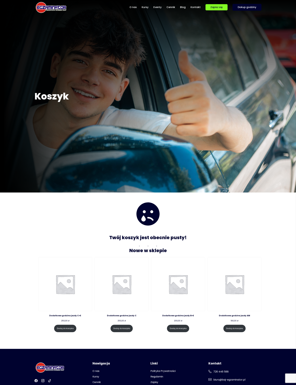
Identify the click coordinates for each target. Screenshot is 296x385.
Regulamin (156, 376)
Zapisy (154, 382)
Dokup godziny (247, 7)
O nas (133, 7)
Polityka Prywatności (163, 371)
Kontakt (196, 7)
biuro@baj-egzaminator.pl (229, 379)
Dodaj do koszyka (65, 328)
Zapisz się (216, 7)
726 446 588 (221, 371)
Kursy (145, 7)
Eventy (157, 7)
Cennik (170, 7)
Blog (183, 7)
